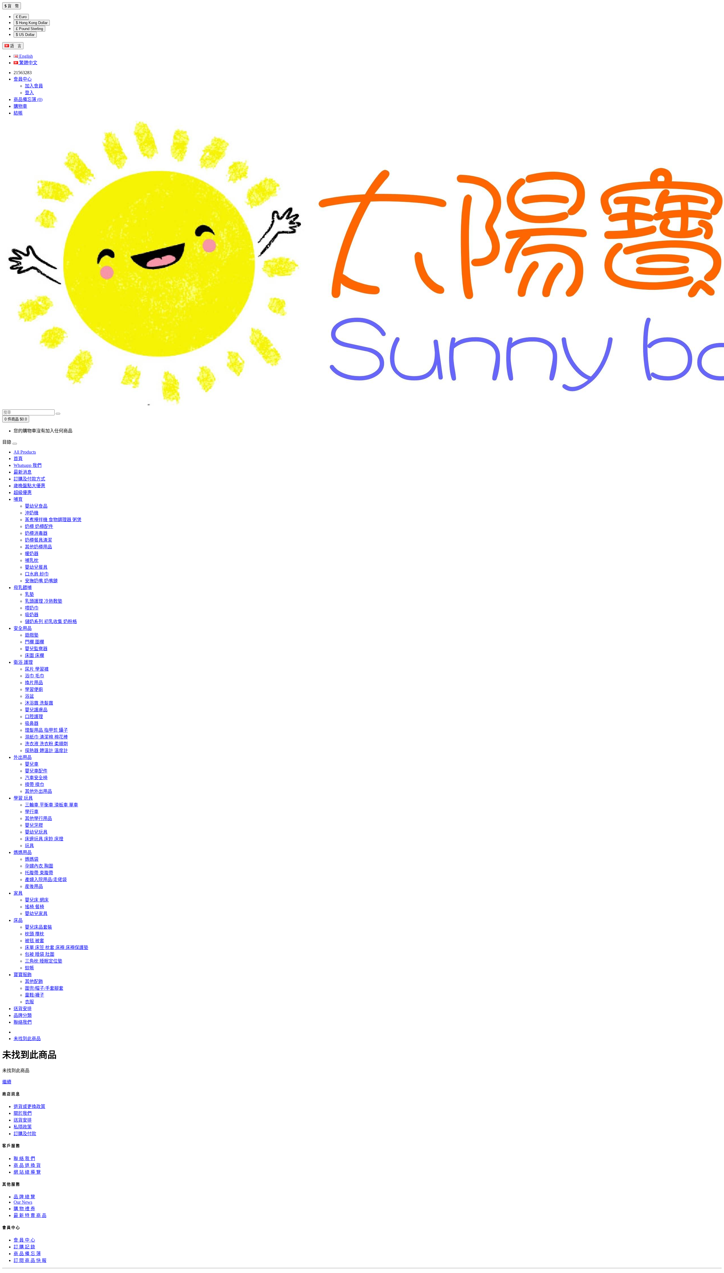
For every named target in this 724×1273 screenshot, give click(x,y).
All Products (25, 452)
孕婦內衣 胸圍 (39, 866)
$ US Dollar (25, 35)
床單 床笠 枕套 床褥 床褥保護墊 (56, 947)
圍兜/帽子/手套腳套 (44, 988)
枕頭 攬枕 (34, 933)
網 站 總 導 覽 (27, 1172)
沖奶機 (31, 512)
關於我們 (23, 1113)
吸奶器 (31, 614)
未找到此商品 (27, 1038)
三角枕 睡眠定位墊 (43, 961)
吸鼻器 (31, 723)
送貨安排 (23, 1008)
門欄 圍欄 (34, 641)
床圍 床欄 (34, 655)
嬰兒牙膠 (34, 825)
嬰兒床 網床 (37, 900)
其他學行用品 (38, 818)
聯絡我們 (23, 1022)
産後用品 (34, 886)
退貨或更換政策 (29, 1106)
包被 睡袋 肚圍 (39, 954)
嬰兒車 (31, 764)
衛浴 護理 (23, 662)
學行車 (31, 811)
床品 (18, 920)
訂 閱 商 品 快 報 (30, 1260)
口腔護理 (34, 716)
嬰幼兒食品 (36, 506)
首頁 (18, 458)
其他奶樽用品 (38, 546)
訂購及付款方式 (29, 478)
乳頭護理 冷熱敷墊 (43, 601)
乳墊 (29, 594)
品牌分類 (23, 1015)
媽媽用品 (23, 852)
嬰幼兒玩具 (36, 832)
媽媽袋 (31, 859)
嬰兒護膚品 (36, 709)
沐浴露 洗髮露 (39, 703)
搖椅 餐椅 (34, 906)
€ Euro (21, 17)
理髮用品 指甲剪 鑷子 (46, 730)
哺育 (18, 499)
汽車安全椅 (36, 777)
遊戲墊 (31, 635)
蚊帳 (29, 967)
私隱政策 (23, 1126)
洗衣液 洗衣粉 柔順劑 (46, 743)
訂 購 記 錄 (24, 1246)
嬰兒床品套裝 (38, 927)
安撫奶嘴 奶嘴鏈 (41, 580)
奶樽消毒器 (36, 533)
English (25, 56)
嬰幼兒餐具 (36, 567)
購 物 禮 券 (24, 1208)
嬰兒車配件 (36, 770)
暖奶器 (31, 553)
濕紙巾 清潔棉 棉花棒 (46, 737)
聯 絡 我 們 (24, 1158)
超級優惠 (23, 492)
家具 (18, 893)
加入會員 (34, 85)
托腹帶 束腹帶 (39, 872)
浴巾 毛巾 (34, 675)
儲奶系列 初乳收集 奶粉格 (51, 621)
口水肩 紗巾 (37, 574)
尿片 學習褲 (37, 669)
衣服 (29, 1001)
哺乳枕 (31, 560)
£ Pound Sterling (29, 29)
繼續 (6, 1081)
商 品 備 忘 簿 (27, 1253)
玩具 (29, 845)
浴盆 (29, 696)
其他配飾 (34, 981)
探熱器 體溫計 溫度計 (46, 750)
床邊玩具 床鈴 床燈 (44, 838)
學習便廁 (34, 689)
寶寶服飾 (23, 974)
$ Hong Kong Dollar (32, 23)
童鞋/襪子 (34, 995)
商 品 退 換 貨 (27, 1165)
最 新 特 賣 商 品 (30, 1215)
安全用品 (23, 628)
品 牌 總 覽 (24, 1196)
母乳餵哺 (23, 587)
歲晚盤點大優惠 (29, 485)
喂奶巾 (31, 608)
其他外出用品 (38, 791)
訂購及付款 (25, 1133)
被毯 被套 (34, 940)
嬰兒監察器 (36, 648)
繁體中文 (27, 62)
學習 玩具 (23, 798)
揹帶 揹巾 (34, 784)
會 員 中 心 (24, 1240)
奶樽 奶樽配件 (39, 526)
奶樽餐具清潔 (38, 540)
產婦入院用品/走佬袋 (46, 879)
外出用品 (23, 757)
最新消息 (23, 472)
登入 (29, 92)
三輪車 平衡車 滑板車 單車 (51, 804)
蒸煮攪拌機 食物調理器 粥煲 (53, 519)
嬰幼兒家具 (36, 913)
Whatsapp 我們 (28, 465)
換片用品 (34, 682)
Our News (23, 1202)
